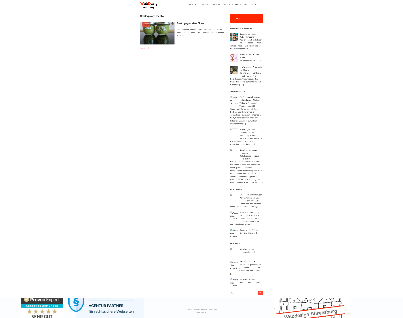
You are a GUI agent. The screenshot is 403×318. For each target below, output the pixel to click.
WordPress (204, 312)
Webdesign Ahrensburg (193, 309)
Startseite (193, 5)
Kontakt (248, 5)
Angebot (204, 5)
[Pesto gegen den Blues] (157, 33)
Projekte (217, 5)
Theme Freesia (212, 309)
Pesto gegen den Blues (190, 23)
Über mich (228, 5)
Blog (237, 5)
